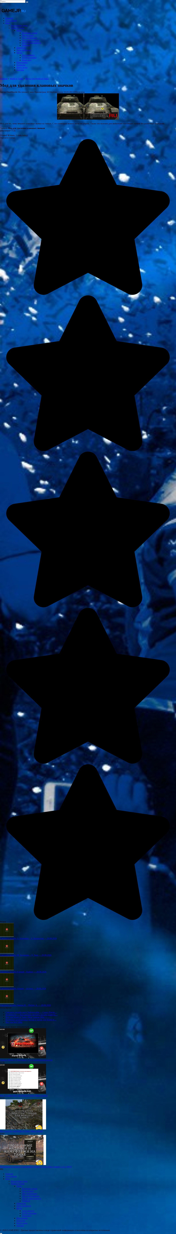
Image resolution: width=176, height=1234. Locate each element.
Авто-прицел (28, 55)
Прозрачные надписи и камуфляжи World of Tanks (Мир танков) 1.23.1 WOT (36, 1167)
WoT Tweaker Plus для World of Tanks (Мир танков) (24, 1095)
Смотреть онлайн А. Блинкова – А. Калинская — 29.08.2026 (28, 938)
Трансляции (11, 20)
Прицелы (20, 65)
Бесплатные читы (19, 25)
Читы (19, 30)
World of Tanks (17, 28)
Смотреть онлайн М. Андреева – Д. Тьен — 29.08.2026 (25, 955)
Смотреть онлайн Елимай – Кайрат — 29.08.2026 (23, 972)
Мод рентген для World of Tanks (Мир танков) (21, 1131)
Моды (19, 52)
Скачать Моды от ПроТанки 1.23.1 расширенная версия (26, 1060)
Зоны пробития (23, 50)
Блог (8, 23)
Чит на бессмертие (30, 40)
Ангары (20, 70)
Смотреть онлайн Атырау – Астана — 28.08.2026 (23, 988)
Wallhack (26, 45)
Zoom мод (26, 60)
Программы (22, 62)
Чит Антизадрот (29, 38)
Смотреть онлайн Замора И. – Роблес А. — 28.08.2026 (25, 1005)
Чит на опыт (28, 35)
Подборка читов (29, 33)
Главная (9, 18)
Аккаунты (21, 48)
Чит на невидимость (31, 43)
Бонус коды (21, 67)
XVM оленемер (29, 57)
